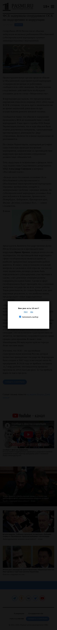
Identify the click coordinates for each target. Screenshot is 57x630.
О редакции (19, 613)
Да (31, 312)
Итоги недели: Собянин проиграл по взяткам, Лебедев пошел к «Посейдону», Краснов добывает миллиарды (27, 535)
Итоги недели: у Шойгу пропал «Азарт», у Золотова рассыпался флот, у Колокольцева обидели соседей (26, 497)
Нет (26, 312)
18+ (46, 6)
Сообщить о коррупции (15, 382)
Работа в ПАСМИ (17, 619)
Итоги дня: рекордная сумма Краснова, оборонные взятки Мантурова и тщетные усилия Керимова (28, 571)
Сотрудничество (35, 613)
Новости (18, 25)
